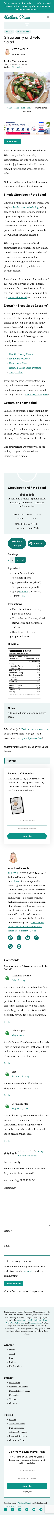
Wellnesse (15, 881)
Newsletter (14, 1382)
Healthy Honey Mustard (22, 354)
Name (8, 1230)
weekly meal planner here (29, 738)
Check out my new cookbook (34, 729)
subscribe (29, 1271)
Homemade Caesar (19, 358)
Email (8, 1245)
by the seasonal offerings (26, 207)
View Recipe (12, 141)
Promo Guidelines (18, 1436)
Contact (13, 1403)
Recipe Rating (11, 1180)
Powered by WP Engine (12, 1506)
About (12, 1353)
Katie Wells (13, 873)
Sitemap (13, 1399)
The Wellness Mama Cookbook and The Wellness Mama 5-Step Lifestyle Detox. (26, 926)
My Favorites (15, 1366)
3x (23, 560)
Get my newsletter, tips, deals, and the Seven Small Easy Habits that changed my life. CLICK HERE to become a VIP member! (27, 6)
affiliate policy (16, 67)
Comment (10, 1187)
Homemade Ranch (19, 363)
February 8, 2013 (20, 1076)
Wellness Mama (12, 108)
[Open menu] (48, 17)
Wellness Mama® (24, 1503)
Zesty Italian (16, 372)
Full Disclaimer (35, 1320)
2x (18, 560)
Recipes (9, 32)
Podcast (13, 1362)
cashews (23, 591)
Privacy (12, 1419)
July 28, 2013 (18, 980)
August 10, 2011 (20, 1108)
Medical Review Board (19, 1390)
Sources (12, 760)
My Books (13, 1394)
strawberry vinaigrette (36, 394)
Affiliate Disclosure (18, 1323)
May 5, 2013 (18, 1035)
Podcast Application (18, 1386)
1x (13, 560)
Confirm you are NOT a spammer (25, 1291)
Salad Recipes (23, 32)
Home (12, 1349)
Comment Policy (35, 1323)
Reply (7, 1022)
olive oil (25, 596)
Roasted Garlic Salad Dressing (25, 367)
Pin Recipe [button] (38, 543)
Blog (23, 108)
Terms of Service (22, 1320)
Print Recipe (18, 543)
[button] (21, 494)
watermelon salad (17, 297)
